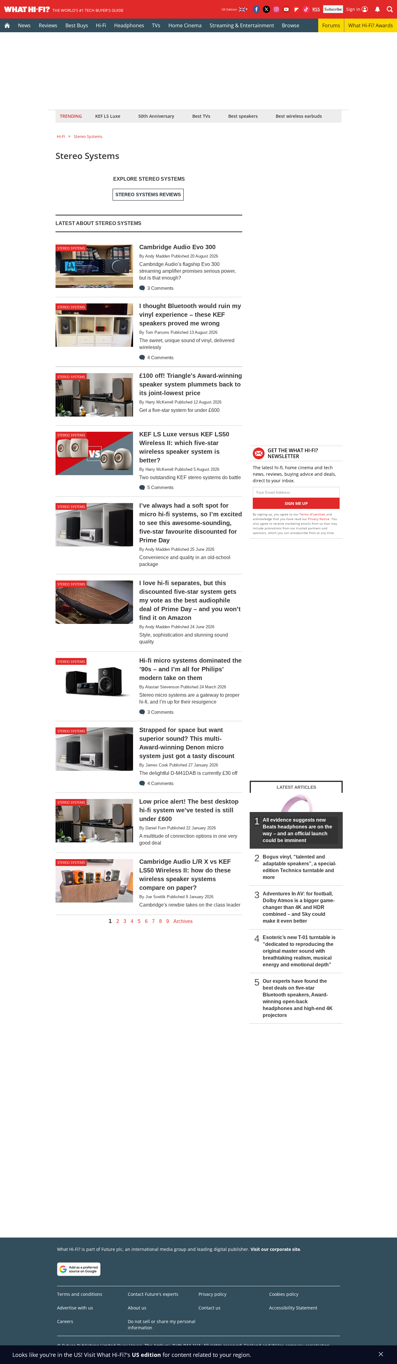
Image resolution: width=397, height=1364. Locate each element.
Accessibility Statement (293, 1308)
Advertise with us (75, 1308)
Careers (65, 1321)
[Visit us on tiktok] (306, 9)
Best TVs (201, 116)
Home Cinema (185, 25)
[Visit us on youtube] (286, 9)
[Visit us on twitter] (266, 9)
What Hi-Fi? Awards (370, 25)
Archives (183, 921)
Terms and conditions (79, 1294)
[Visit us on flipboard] (296, 9)
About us (137, 1308)
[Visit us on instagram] (276, 9)
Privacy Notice (318, 519)
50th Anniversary (156, 116)
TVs (156, 25)
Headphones (129, 25)
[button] (390, 9)
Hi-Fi (101, 25)
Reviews (48, 25)
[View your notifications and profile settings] (377, 9)
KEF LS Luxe (107, 116)
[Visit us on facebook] (256, 9)
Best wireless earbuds (299, 116)
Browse (290, 25)
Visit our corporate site (275, 1249)
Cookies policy (283, 1294)
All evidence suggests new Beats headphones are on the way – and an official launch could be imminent (297, 830)
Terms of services (312, 514)
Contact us (209, 1308)
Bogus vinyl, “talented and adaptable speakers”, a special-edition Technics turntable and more (299, 867)
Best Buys (76, 25)
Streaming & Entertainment (242, 25)
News (24, 25)
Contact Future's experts (153, 1294)
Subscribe (333, 9)
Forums (331, 25)
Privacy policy (212, 1294)
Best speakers (243, 116)
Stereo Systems (88, 136)
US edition (146, 1354)
